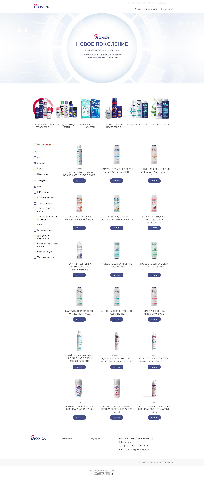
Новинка (41, 145)
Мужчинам (141, 3)
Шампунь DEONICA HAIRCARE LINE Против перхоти (117, 170)
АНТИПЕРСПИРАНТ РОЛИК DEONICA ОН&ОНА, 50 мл (79, 408)
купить (79, 181)
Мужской (41, 169)
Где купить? (167, 9)
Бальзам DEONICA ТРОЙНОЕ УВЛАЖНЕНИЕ (116, 265)
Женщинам (151, 3)
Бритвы (41, 225)
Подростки (42, 174)
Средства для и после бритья (47, 245)
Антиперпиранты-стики (46, 210)
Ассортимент (152, 9)
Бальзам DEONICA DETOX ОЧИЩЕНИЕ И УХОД (154, 265)
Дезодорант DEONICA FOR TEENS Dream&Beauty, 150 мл (117, 360)
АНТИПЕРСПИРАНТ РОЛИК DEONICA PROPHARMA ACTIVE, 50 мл (117, 409)
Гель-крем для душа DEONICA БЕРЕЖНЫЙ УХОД (79, 218)
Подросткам (161, 3)
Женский (41, 163)
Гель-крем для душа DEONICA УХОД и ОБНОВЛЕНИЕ (154, 219)
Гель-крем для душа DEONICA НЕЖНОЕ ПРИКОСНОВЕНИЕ (79, 267)
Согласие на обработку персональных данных (156, 462)
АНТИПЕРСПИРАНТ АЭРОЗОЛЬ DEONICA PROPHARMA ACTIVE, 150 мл (154, 409)
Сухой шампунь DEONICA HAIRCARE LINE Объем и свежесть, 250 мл (79, 358)
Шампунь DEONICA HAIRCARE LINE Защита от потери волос (154, 172)
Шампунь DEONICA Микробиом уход (154, 312)
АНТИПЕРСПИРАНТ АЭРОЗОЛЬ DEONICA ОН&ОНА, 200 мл (154, 360)
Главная (139, 9)
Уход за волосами (46, 257)
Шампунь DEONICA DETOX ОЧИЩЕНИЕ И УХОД (79, 312)
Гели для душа (44, 230)
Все (39, 157)
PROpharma (43, 192)
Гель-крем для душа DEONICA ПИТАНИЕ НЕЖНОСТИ (117, 218)
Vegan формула (45, 203)
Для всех (131, 3)
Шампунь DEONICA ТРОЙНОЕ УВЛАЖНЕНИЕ (116, 312)
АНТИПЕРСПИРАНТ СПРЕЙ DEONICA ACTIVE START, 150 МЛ (79, 174)
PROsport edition (45, 198)
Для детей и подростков (43, 237)
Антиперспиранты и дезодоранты (47, 218)
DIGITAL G (109, 474)
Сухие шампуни (44, 252)
